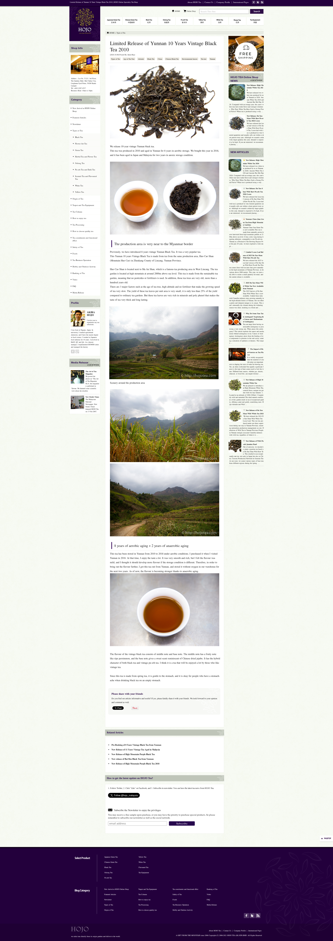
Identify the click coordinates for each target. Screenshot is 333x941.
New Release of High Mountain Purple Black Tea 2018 (135, 763)
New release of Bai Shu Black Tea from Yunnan (133, 758)
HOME (177, 11)
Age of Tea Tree (128, 59)
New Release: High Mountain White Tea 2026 (255, 87)
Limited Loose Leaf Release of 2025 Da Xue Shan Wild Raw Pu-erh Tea (253, 255)
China (160, 59)
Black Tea (150, 59)
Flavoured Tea (143, 867)
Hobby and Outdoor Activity (84, 266)
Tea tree (203, 59)
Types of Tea (115, 59)
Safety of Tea (77, 247)
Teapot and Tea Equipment (83, 205)
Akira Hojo (131, 54)
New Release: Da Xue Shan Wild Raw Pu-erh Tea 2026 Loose (255, 118)
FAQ (74, 286)
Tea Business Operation (81, 260)
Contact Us (208, 2)
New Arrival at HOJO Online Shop (84, 109)
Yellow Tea (79, 192)
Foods (74, 253)
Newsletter (76, 124)
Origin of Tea (77, 198)
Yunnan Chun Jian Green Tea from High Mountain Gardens (253, 222)
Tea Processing (78, 224)
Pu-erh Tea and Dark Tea (85, 169)
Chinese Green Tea (110, 862)
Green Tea (79, 150)
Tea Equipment (144, 872)
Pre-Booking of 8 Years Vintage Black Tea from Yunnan (136, 744)
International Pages (241, 2)
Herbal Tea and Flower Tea (86, 156)
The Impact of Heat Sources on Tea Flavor (255, 352)
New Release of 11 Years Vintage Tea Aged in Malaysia (136, 749)
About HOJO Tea (194, 2)
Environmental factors (189, 59)
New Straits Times (92, 397)
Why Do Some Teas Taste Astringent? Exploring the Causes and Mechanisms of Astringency (253, 317)
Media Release (78, 292)
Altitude (141, 59)
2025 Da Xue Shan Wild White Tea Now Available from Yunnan (253, 286)
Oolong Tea (79, 163)
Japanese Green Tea (111, 857)
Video (74, 279)
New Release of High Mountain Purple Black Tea (133, 754)
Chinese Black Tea (172, 59)
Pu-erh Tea (108, 877)
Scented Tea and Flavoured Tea (86, 177)
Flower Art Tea (81, 143)
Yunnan (212, 59)
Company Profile (223, 2)
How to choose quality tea (82, 231)
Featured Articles (79, 117)
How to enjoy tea (79, 218)
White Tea (79, 185)
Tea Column (77, 211)
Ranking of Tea (78, 273)
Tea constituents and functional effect (84, 239)
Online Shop (191, 11)
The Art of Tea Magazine (91, 372)
